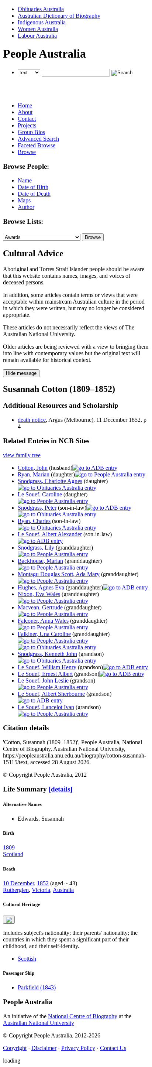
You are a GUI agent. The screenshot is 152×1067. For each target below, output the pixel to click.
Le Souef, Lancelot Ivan (46, 707)
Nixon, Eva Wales (39, 594)
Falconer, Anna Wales (43, 621)
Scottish (27, 958)
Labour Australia (37, 36)
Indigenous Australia (42, 22)
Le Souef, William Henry (47, 667)
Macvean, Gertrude (40, 607)
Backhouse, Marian (40, 561)
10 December (18, 883)
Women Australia (38, 29)
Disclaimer (43, 1048)
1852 (43, 883)
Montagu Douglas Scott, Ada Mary (59, 574)
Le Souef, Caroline (40, 494)
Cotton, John (33, 468)
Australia (63, 890)
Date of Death (34, 194)
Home (25, 105)
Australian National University (38, 1023)
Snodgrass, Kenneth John (47, 654)
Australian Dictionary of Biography (59, 16)
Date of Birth (33, 187)
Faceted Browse (36, 145)
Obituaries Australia (41, 9)
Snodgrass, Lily (36, 547)
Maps (24, 200)
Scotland (13, 854)
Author (26, 207)
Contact (27, 119)
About (25, 112)
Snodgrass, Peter (37, 508)
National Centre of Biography (82, 1016)
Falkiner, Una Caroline (44, 634)
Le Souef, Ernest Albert (45, 674)
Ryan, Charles (34, 521)
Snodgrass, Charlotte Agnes (50, 481)
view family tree (22, 455)
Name (25, 180)
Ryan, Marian (33, 474)
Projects (27, 125)
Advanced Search (38, 139)
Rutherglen (16, 890)
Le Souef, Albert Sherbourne (51, 694)
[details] (60, 789)
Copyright (15, 1048)
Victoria (41, 890)
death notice (32, 420)
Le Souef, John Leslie (43, 680)
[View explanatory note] (9, 920)
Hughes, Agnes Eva (41, 587)
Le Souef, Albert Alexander (50, 534)
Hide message (21, 373)
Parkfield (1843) (37, 987)
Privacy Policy (78, 1048)
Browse (27, 152)
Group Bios (31, 132)
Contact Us (113, 1048)
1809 (9, 847)
